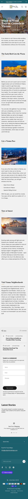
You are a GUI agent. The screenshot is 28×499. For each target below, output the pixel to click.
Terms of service (20, 490)
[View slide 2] (13, 433)
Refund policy (7, 490)
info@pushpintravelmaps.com (9, 450)
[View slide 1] (11, 433)
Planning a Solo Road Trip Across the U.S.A (10, 349)
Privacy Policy (11, 393)
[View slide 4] (16, 433)
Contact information (14, 492)
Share (4, 330)
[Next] (26, 1)
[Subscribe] (24, 461)
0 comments (24, 330)
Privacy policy (13, 490)
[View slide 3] (15, 433)
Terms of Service (21, 393)
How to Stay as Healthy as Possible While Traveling (13, 339)
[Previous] (2, 1)
